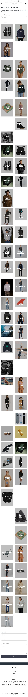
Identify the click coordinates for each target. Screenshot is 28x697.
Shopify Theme (16, 693)
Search (14, 673)
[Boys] (7, 85)
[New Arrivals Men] (21, 285)
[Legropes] (21, 214)
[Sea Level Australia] (7, 381)
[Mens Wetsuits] (21, 232)
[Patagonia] (7, 347)
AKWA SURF (14, 4)
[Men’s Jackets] (7, 267)
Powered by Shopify (14, 695)
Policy (14, 675)
